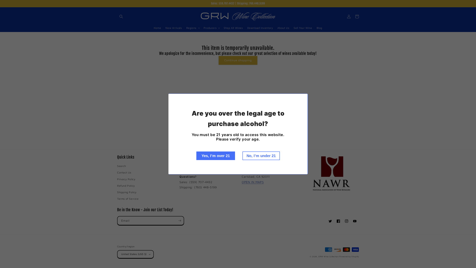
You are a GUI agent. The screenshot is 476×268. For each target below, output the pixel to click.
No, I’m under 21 (261, 156)
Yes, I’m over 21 (216, 156)
